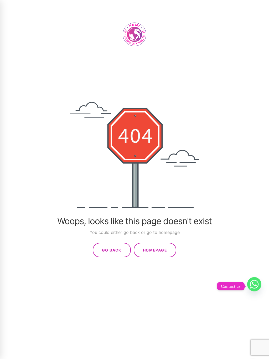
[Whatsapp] (254, 286)
